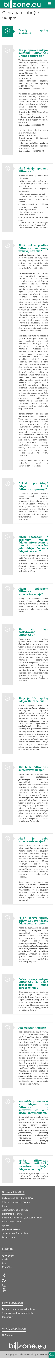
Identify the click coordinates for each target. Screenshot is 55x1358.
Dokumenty (7, 1317)
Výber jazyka (8, 1255)
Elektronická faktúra (12, 1213)
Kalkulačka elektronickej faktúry (17, 1198)
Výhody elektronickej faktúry (16, 1202)
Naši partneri (8, 1335)
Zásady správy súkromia (33, 31)
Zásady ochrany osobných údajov (18, 1309)
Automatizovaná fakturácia (15, 1209)
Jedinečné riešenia (11, 1229)
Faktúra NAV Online (11, 1221)
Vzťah (5, 1259)
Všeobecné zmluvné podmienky (17, 1313)
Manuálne (7, 1267)
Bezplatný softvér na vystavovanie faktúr (22, 1217)
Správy (5, 1225)
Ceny (4, 1206)
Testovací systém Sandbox (15, 1233)
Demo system (8, 1237)
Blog (4, 1263)
